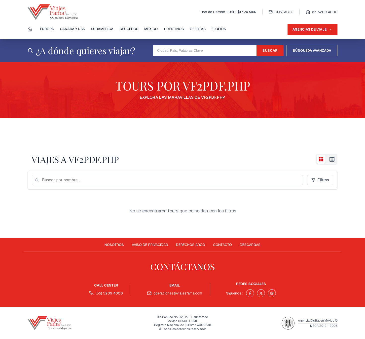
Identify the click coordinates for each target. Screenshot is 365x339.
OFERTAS (198, 29)
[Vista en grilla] (321, 159)
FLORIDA (219, 29)
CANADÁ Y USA (72, 29)
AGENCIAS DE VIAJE (309, 29)
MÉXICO (151, 29)
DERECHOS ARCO (190, 244)
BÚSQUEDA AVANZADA (312, 50)
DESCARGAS (250, 244)
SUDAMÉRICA (102, 29)
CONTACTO (284, 12)
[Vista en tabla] (332, 159)
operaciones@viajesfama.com (177, 293)
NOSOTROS (114, 244)
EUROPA (47, 29)
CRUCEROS (128, 29)
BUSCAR (270, 50)
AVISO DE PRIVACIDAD (150, 244)
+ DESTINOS (174, 29)
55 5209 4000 (324, 12)
